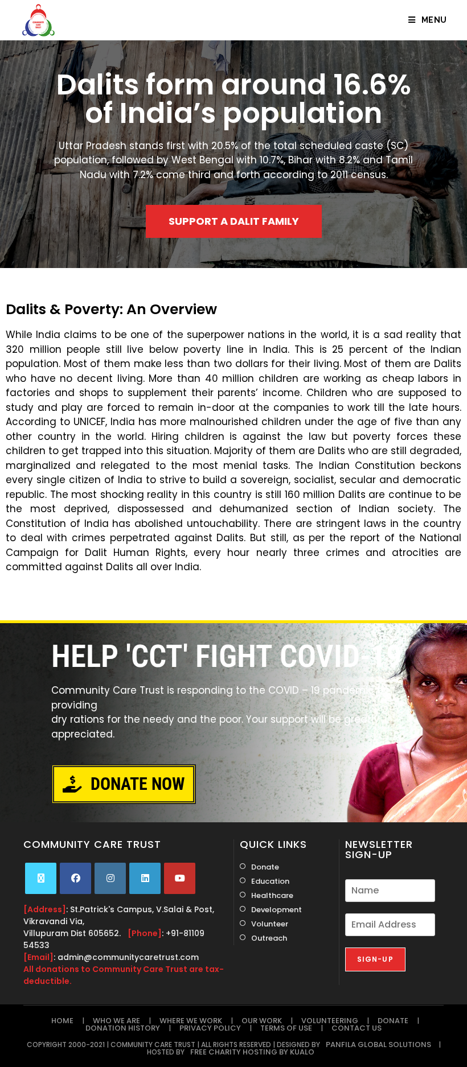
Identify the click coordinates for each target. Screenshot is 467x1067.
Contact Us (356, 1028)
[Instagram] (110, 878)
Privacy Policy (210, 1028)
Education (270, 881)
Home (62, 1020)
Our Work (261, 1020)
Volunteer (269, 923)
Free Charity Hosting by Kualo (252, 1052)
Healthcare (272, 895)
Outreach (269, 938)
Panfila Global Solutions (378, 1044)
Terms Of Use (286, 1028)
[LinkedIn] (145, 878)
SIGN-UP (375, 959)
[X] (40, 878)
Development (276, 909)
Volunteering (329, 1020)
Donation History (122, 1028)
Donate (265, 867)
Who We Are (116, 1020)
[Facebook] (75, 878)
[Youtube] (179, 878)
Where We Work (190, 1020)
